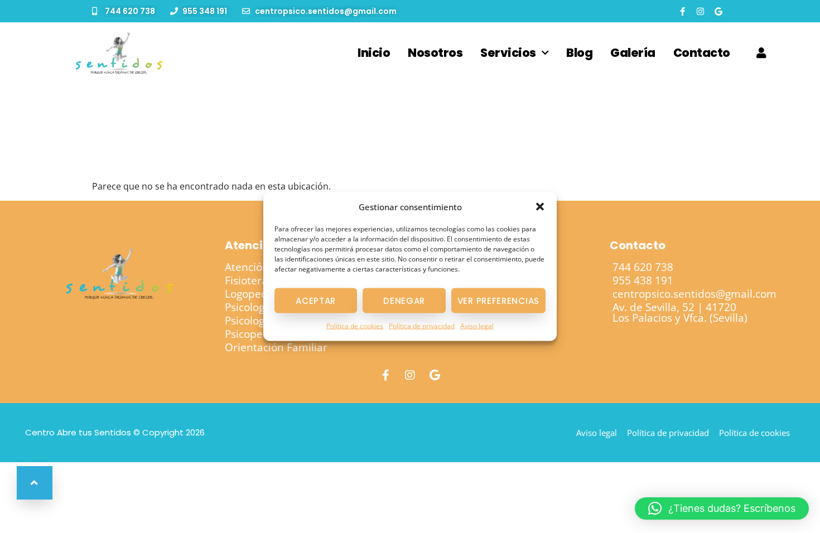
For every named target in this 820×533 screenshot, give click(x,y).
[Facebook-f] (682, 11)
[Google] (718, 11)
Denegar (404, 301)
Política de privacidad (422, 326)
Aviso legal (477, 326)
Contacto (701, 53)
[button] (540, 206)
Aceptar (316, 301)
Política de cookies (354, 326)
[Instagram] (700, 11)
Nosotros (435, 53)
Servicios (508, 53)
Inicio (374, 53)
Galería (632, 53)
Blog (579, 53)
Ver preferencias (498, 301)
